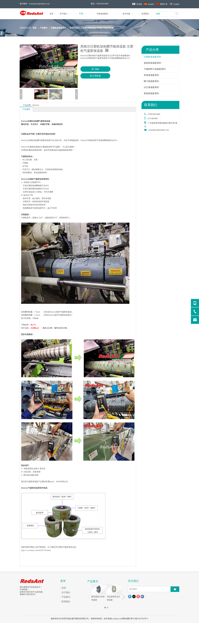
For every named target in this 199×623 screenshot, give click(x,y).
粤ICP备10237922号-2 (139, 619)
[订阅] (174, 589)
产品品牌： (27, 105)
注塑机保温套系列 (152, 57)
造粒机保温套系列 (152, 63)
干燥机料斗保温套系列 (154, 69)
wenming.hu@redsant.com (39, 4)
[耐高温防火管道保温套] (98, 589)
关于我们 (66, 592)
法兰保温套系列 (151, 87)
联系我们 (66, 601)
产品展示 (66, 597)
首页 (64, 588)
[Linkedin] (129, 596)
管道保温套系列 (151, 75)
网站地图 (126, 619)
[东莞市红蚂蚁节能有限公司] (32, 581)
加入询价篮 (95, 76)
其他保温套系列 (151, 93)
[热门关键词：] (176, 13)
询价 (97, 69)
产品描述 (26, 109)
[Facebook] (142, 596)
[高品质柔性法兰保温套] (114, 589)
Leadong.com (116, 619)
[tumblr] (138, 596)
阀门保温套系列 (151, 81)
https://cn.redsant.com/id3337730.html (36, 550)
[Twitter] (134, 596)
